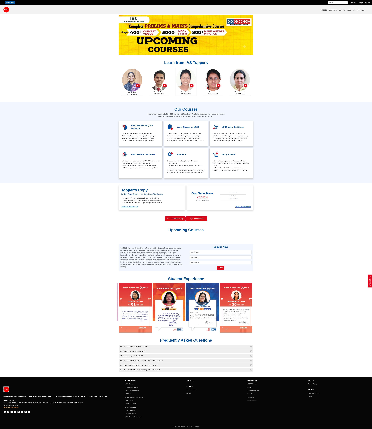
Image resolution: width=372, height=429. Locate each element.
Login (361, 2)
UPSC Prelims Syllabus (132, 390)
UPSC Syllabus (129, 384)
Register (367, 2)
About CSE (250, 387)
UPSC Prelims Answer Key (133, 417)
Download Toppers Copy (129, 206)
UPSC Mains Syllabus (131, 387)
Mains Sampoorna (253, 394)
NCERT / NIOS (251, 384)
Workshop (189, 393)
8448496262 (353, 2)
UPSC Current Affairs (131, 404)
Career (310, 396)
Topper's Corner (359, 10)
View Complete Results (243, 206)
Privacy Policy (312, 384)
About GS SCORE (313, 393)
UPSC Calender (130, 410)
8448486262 (198, 219)
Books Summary (252, 400)
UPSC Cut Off (129, 400)
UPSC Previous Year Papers (134, 397)
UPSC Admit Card (130, 407)
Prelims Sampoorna (253, 390)
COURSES (323, 10)
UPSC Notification (130, 413)
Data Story (250, 397)
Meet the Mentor (191, 390)
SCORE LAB (333, 10)
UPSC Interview (130, 394)
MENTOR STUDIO (345, 10)
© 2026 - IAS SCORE (178, 426)
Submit (220, 268)
